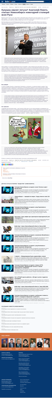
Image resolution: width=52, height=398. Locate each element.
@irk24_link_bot (25, 359)
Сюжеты (7, 4)
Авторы (15, 4)
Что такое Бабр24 (23, 384)
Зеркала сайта (22, 392)
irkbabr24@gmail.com (26, 360)
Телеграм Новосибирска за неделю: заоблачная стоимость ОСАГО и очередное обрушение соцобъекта (31, 296)
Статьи (24, 4)
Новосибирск (34, 7)
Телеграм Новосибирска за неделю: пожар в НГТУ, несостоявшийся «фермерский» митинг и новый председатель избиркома (29, 266)
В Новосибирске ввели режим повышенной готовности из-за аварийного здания (15, 323)
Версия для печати (24, 161)
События (29, 193)
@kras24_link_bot (25, 364)
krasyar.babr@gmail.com (26, 365)
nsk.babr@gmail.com (7, 174)
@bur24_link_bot (25, 355)
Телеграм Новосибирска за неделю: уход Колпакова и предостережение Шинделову (30, 246)
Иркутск (29, 283)
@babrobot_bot (8, 382)
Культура (21, 7)
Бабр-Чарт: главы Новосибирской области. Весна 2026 (30, 226)
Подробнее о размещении (6, 389)
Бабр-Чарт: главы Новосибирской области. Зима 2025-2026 (31, 286)
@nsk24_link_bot (25, 368)
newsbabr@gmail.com (9, 355)
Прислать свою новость (23, 376)
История (25, 261)
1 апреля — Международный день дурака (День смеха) (30, 256)
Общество (17, 7)
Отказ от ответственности (24, 379)
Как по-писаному (27, 7)
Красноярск (33, 283)
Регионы (3, 4)
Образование (26, 283)
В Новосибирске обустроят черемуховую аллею (10, 329)
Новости (28, 4)
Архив (31, 4)
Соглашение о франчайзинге (25, 382)
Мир (27, 261)
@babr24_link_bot (8, 354)
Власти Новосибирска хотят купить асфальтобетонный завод (12, 326)
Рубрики (11, 4)
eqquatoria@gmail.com (9, 383)
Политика (25, 193)
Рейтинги (20, 4)
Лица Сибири (6, 335)
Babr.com (10, 2)
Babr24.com (12, 7)
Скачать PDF (31, 161)
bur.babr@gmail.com (25, 356)
